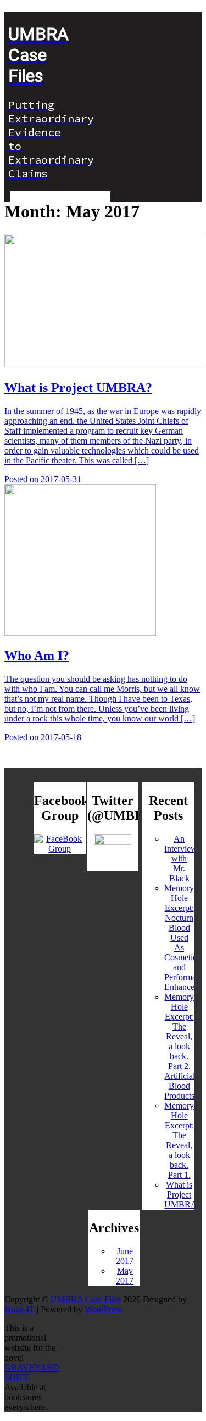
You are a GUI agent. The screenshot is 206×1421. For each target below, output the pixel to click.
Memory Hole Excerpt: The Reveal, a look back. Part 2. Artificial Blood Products (179, 1046)
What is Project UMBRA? (182, 1194)
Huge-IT (19, 1309)
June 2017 (124, 1256)
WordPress (103, 1309)
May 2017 (124, 1275)
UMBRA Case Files (86, 1299)
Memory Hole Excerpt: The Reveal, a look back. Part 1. (179, 1140)
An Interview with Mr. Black (180, 858)
